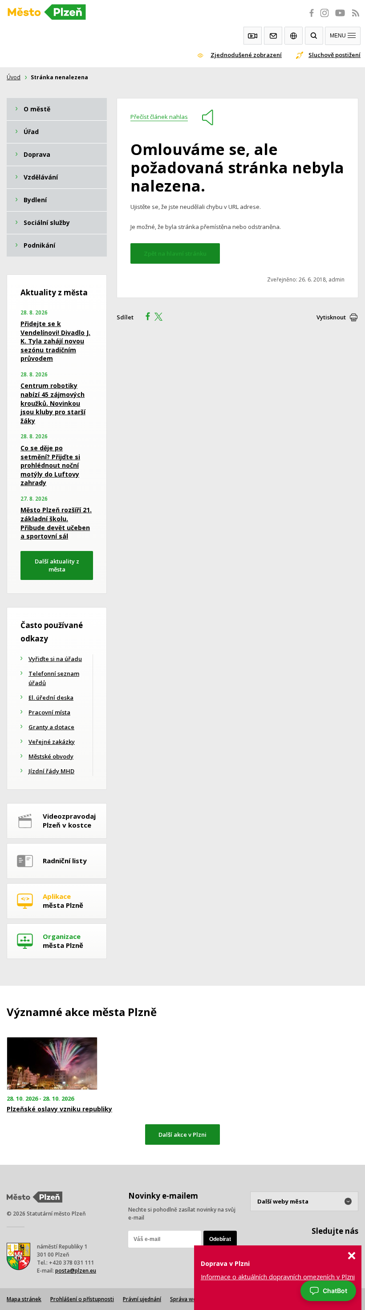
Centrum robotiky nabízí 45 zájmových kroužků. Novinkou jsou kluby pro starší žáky (52, 402)
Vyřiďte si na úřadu (55, 659)
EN (293, 35)
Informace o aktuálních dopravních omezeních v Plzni (278, 1277)
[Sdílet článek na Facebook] (145, 317)
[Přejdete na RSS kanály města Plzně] (356, 18)
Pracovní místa (49, 712)
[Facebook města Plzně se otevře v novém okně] (309, 18)
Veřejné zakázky (51, 742)
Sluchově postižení (334, 55)
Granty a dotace (51, 727)
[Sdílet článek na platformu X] (161, 317)
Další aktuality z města (57, 565)
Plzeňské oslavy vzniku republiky (59, 1109)
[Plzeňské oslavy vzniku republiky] (61, 1063)
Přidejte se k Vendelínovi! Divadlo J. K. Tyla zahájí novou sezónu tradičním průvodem (55, 341)
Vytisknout (331, 317)
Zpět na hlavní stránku (175, 253)
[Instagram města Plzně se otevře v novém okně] (324, 18)
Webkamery (252, 36)
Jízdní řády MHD (51, 771)
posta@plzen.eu (75, 1270)
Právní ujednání (142, 1299)
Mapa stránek (24, 1299)
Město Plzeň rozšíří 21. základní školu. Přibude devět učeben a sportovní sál (56, 523)
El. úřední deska (50, 698)
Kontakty (273, 36)
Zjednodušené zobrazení (246, 55)
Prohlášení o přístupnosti (82, 1299)
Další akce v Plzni (182, 1134)
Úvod (13, 77)
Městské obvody (50, 756)
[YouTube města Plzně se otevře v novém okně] (340, 18)
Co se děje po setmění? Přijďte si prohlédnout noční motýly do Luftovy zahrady (50, 465)
